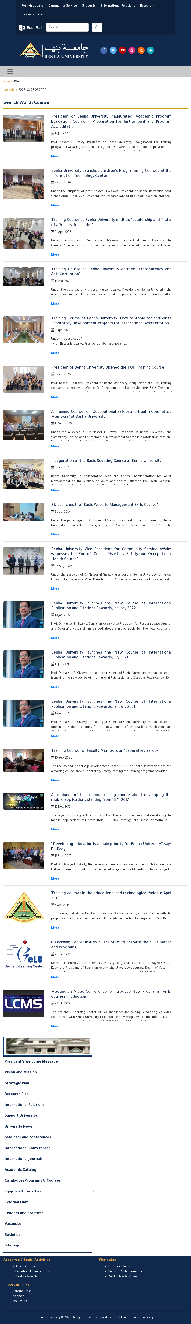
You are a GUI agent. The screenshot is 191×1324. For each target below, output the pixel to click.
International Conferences (28, 1149)
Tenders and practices (24, 1214)
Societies (12, 1235)
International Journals (24, 1159)
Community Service (62, 6)
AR (97, 27)
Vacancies (13, 1224)
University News (19, 1127)
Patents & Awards (25, 1276)
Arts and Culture (24, 1267)
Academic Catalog (20, 1170)
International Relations (118, 6)
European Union (119, 1267)
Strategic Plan (17, 1084)
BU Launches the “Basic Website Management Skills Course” (104, 505)
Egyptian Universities (23, 1192)
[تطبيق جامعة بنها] (150, 50)
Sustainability (31, 14)
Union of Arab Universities (126, 1271)
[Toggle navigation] (10, 71)
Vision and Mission (21, 1073)
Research (146, 6)
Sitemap (12, 1246)
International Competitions (32, 1271)
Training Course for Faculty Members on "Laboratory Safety (104, 751)
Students (89, 6)
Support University (21, 1116)
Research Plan (17, 1094)
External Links (17, 1203)
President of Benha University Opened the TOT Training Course (107, 368)
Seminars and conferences (28, 1138)
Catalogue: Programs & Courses (33, 1181)
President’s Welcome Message (31, 1062)
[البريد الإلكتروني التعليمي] (31, 28)
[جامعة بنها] (54, 50)
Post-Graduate (32, 6)
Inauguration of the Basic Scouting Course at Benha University (106, 461)
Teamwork (20, 1301)
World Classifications (122, 1276)
